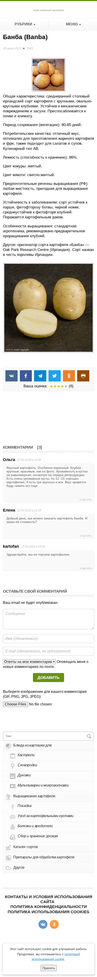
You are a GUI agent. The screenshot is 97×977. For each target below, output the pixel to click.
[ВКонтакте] (42, 924)
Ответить (86, 499)
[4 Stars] (62, 386)
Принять (48, 968)
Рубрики (23, 24)
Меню (72, 24)
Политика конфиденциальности (48, 906)
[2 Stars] (55, 386)
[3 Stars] (58, 386)
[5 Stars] (66, 386)
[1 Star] (51, 386)
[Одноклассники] (54, 924)
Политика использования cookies (48, 912)
